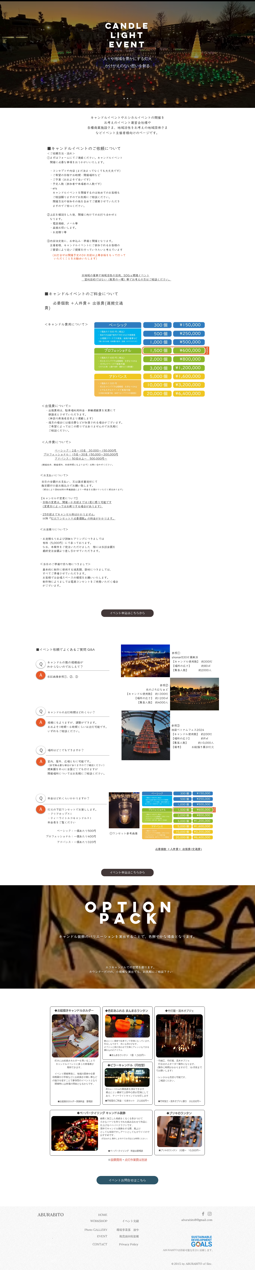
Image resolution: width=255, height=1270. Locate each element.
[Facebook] (203, 1213)
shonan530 (179, 657)
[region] (75, 1035)
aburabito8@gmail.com (196, 1219)
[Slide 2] (127, 98)
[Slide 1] (124, 98)
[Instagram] (209, 1213)
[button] (50, 1214)
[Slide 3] (130, 98)
